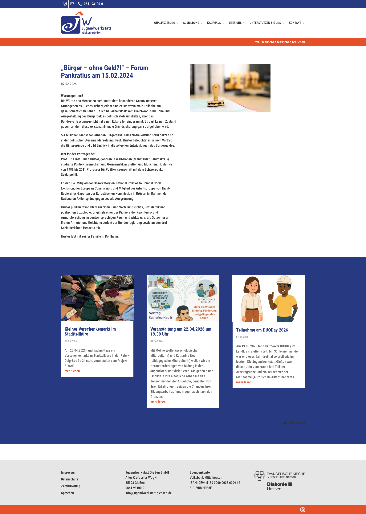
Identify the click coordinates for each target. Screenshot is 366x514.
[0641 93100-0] (80, 5)
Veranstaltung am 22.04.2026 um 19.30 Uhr (180, 331)
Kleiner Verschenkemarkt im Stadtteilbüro (90, 331)
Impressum (68, 472)
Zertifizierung (70, 486)
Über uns (235, 23)
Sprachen (67, 493)
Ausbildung (191, 23)
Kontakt (295, 23)
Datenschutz (69, 479)
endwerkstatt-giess (151, 493)
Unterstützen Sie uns (265, 23)
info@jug (131, 493)
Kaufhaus (214, 23)
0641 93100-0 (134, 488)
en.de (168, 493)
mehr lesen (72, 371)
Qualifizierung (164, 23)
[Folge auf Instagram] (64, 5)
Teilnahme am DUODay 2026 (262, 330)
